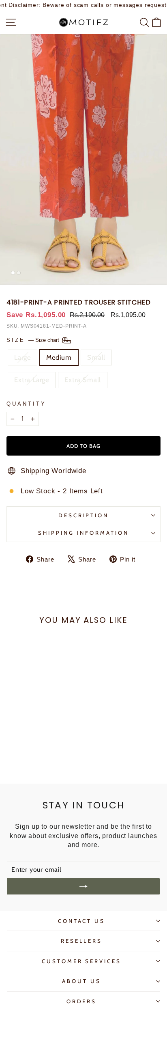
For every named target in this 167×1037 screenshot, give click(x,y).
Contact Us (81, 921)
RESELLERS (82, 941)
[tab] (13, 272)
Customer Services (82, 961)
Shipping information (83, 532)
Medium (59, 357)
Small (96, 357)
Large (22, 357)
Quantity (26, 404)
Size (33, 340)
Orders (81, 1001)
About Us (81, 981)
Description (83, 515)
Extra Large (31, 380)
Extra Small (82, 380)
